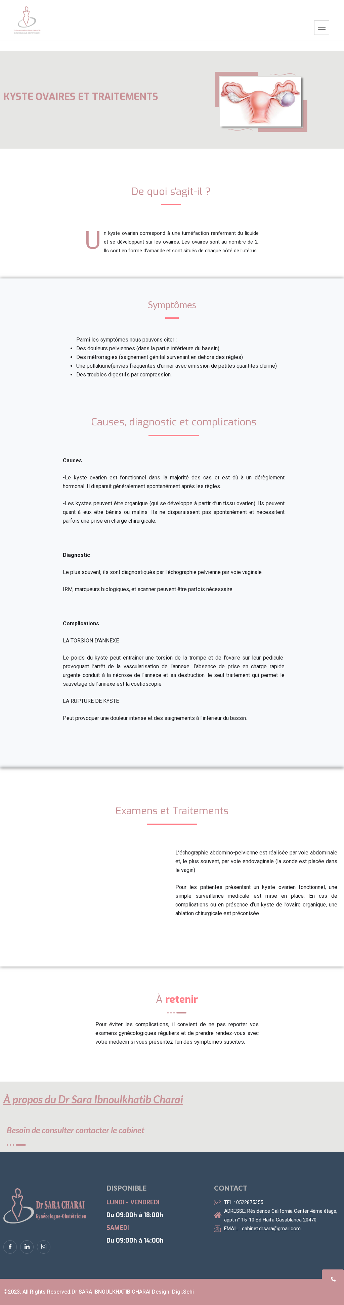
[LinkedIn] (27, 1247)
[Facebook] (10, 1247)
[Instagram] (43, 1247)
